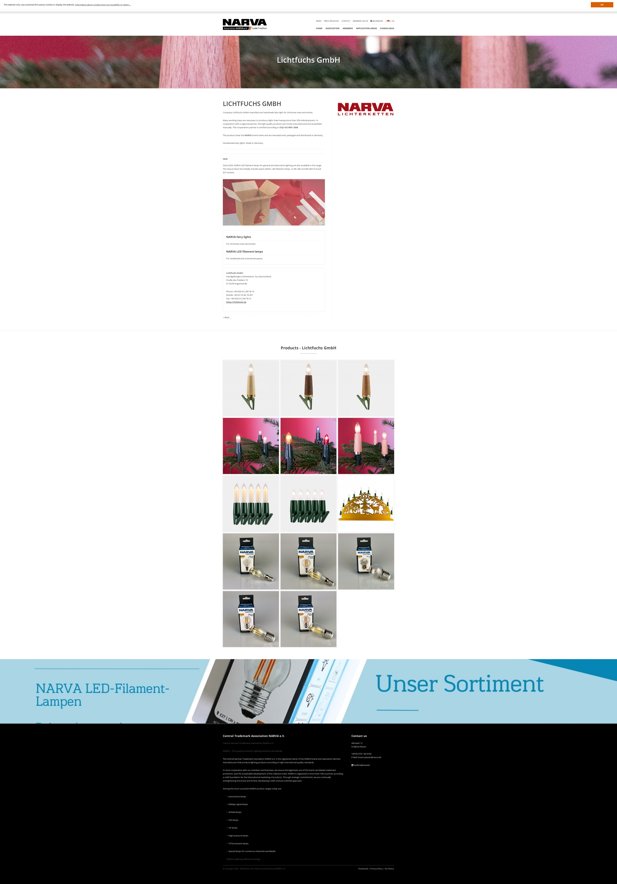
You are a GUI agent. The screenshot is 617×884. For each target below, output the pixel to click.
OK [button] (602, 4)
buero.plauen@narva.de (369, 757)
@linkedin (377, 21)
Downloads (387, 28)
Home (319, 28)
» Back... (227, 317)
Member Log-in (360, 21)
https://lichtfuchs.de (236, 302)
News (319, 21)
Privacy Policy (376, 868)
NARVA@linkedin (361, 765)
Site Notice (389, 868)
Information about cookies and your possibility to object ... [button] (103, 4)
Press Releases (331, 21)
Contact (345, 21)
